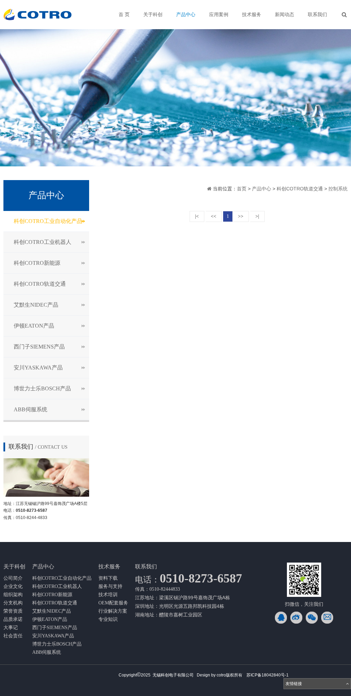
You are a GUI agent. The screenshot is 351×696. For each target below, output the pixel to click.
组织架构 (13, 594)
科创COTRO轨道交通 (40, 284)
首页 (242, 188)
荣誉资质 (13, 611)
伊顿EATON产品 (34, 326)
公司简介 (13, 578)
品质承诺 (13, 619)
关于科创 (152, 14)
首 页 (124, 14)
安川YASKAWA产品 (38, 367)
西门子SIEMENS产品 (39, 347)
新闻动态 (284, 14)
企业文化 (13, 586)
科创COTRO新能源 (37, 263)
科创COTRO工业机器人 (42, 242)
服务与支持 (110, 586)
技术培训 (108, 594)
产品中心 (185, 14)
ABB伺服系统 (30, 409)
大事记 (10, 627)
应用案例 (218, 14)
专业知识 (108, 619)
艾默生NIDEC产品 (36, 305)
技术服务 (251, 14)
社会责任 (13, 635)
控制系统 (338, 188)
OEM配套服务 (113, 602)
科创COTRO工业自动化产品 (48, 221)
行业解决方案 (112, 611)
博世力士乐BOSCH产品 (42, 388)
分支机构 (13, 602)
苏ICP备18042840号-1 (267, 675)
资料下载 (108, 578)
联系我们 (317, 14)
